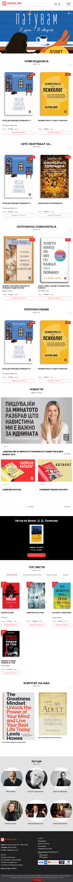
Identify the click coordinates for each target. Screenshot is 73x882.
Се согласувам (37, 880)
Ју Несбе (4, 617)
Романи (66, 575)
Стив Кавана (5, 666)
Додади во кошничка (18, 132)
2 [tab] (72, 13)
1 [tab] (69, 13)
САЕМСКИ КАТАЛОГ (12, 490)
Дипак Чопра (7, 291)
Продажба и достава (45, 848)
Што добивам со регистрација (11, 860)
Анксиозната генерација (50, 203)
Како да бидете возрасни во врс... (50, 737)
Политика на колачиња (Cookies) (12, 865)
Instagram (44, 857)
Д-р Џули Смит (43, 291)
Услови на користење (8, 857)
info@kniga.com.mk (12, 850)
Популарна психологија (32, 575)
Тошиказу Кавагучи (9, 125)
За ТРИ (40, 838)
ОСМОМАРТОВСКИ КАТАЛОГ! (53, 490)
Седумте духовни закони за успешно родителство (15, 287)
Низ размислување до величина (14, 742)
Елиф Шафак (57, 617)
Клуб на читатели (43, 843)
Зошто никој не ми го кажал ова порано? (54, 287)
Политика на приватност (9, 862)
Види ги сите (36, 570)
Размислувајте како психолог (53, 121)
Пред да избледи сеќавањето (16, 121)
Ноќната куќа (7, 613)
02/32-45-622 (12, 847)
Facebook (44, 855)
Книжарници (42, 841)
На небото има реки (61, 613)
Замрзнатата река (35, 613)
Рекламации (42, 846)
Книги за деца (52, 575)
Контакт (3, 855)
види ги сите (36, 64)
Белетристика (12, 575)
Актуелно (5, 446)
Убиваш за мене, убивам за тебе (8, 662)
